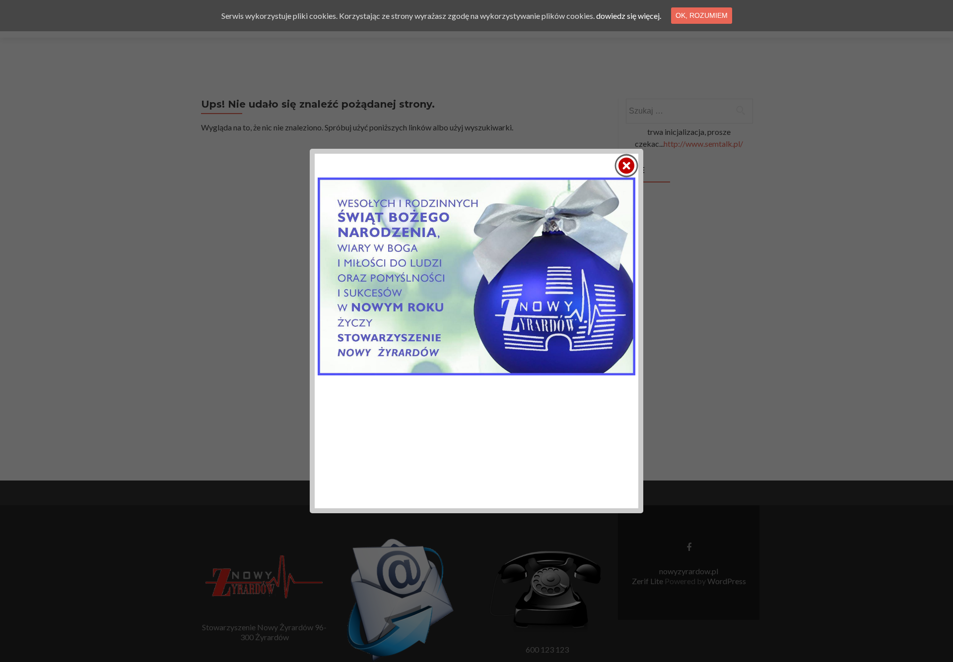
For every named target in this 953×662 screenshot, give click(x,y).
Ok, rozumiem (702, 15)
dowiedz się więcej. (628, 15)
